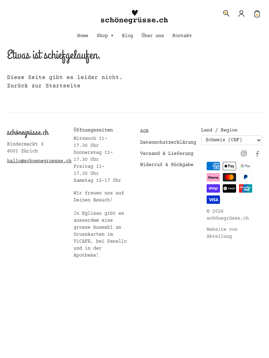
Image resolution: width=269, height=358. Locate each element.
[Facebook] (258, 153)
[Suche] (226, 13)
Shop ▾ (105, 36)
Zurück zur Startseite (44, 86)
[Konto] (242, 13)
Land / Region (219, 130)
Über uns (153, 36)
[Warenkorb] (257, 13)
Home (82, 36)
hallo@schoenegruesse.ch (39, 161)
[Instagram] (244, 153)
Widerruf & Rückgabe (166, 165)
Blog (127, 36)
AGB (144, 131)
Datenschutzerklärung (168, 142)
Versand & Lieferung (166, 154)
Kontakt (182, 36)
